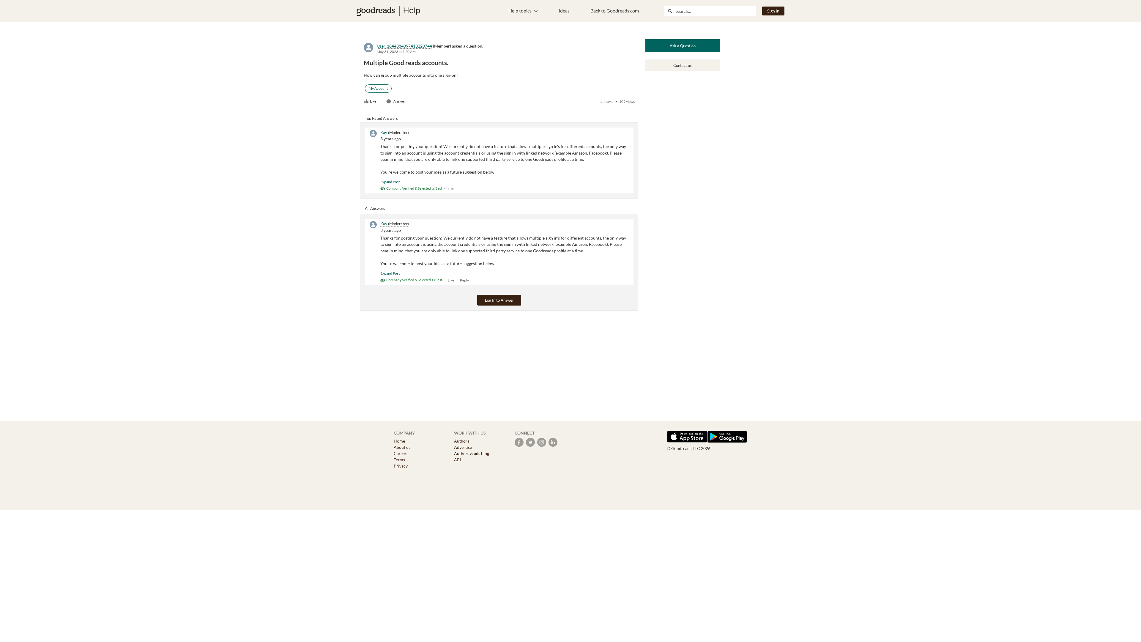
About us (402, 447)
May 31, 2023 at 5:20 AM (396, 51)
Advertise (463, 447)
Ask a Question (683, 45)
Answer (399, 101)
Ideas (564, 10)
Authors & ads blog (471, 453)
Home (399, 440)
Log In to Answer (499, 300)
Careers (401, 453)
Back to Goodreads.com (614, 10)
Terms (399, 459)
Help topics (520, 10)
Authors (461, 440)
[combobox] (716, 11)
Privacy (401, 465)
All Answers (375, 208)
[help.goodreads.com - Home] (388, 11)
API (457, 459)
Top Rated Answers (381, 118)
